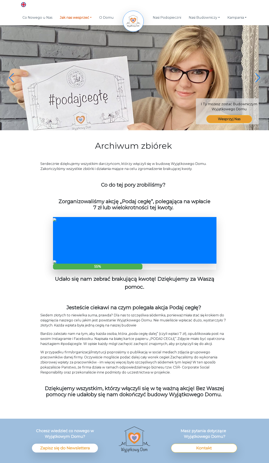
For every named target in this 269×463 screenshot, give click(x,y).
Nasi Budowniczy (203, 18)
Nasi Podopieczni (167, 18)
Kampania (235, 18)
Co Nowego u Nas (37, 18)
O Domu (106, 18)
